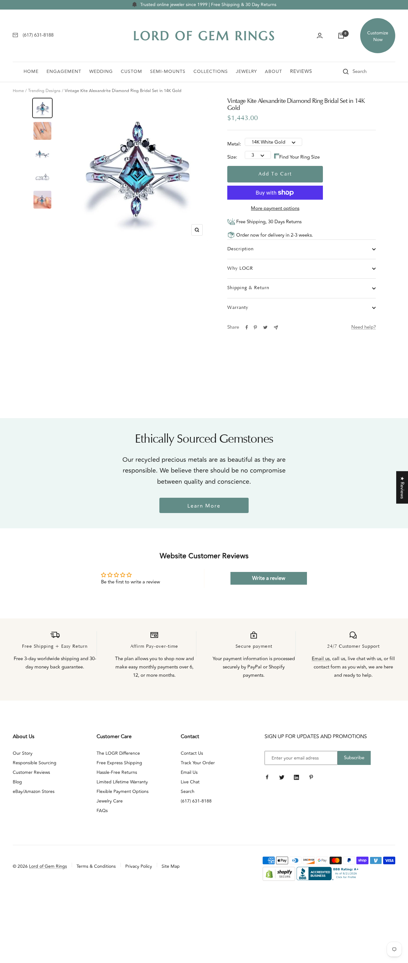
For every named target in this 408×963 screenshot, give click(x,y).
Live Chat (190, 782)
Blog (17, 782)
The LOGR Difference (118, 753)
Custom (131, 71)
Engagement (64, 71)
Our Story (23, 753)
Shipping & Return (248, 288)
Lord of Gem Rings (48, 866)
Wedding (101, 71)
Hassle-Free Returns (117, 772)
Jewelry (246, 71)
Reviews (301, 71)
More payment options (275, 208)
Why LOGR (240, 268)
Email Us (189, 772)
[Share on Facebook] (246, 327)
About (273, 71)
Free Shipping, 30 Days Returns (268, 221)
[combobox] (368, 72)
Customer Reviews (31, 772)
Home (31, 71)
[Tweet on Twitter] (265, 327)
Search (187, 791)
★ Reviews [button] (402, 487)
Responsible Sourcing (34, 763)
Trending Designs (44, 91)
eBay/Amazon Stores (34, 791)
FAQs (102, 810)
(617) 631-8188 (196, 801)
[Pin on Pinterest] (255, 327)
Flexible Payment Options (123, 791)
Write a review (268, 578)
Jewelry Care (110, 801)
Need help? (363, 327)
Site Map (171, 866)
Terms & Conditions (96, 866)
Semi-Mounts (168, 71)
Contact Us (192, 753)
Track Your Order (198, 763)
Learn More (204, 506)
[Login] (320, 36)
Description (240, 249)
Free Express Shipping (119, 763)
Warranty (237, 307)
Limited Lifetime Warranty (122, 782)
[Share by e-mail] (276, 327)
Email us (321, 658)
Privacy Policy (138, 866)
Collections (210, 71)
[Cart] (341, 36)
